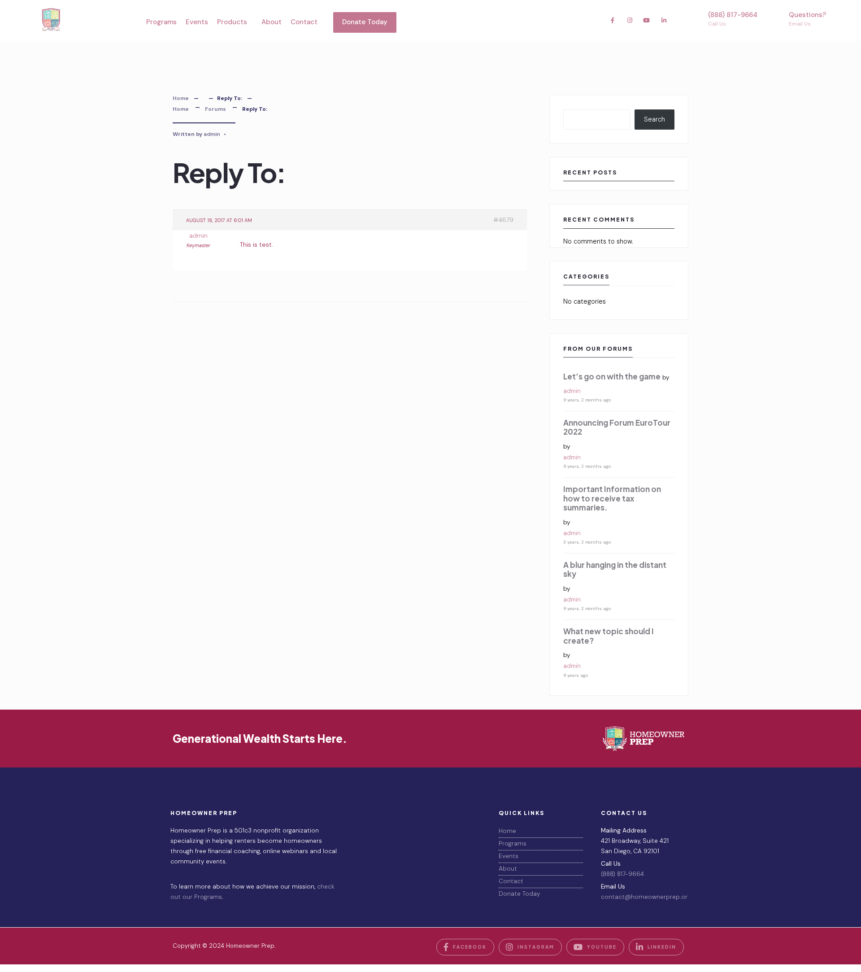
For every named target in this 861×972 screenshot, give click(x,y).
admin (212, 134)
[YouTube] (646, 19)
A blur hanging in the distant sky (614, 569)
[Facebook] (612, 19)
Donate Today (364, 21)
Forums (215, 109)
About (271, 21)
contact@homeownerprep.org (646, 897)
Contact (304, 21)
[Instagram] (629, 19)
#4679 (503, 220)
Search (654, 119)
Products (232, 21)
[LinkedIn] (663, 19)
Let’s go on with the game (612, 376)
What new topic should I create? (608, 636)
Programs (161, 21)
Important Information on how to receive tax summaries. (612, 498)
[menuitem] (235, 22)
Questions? (807, 18)
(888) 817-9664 (732, 18)
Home (181, 98)
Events (197, 21)
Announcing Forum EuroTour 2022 (616, 427)
